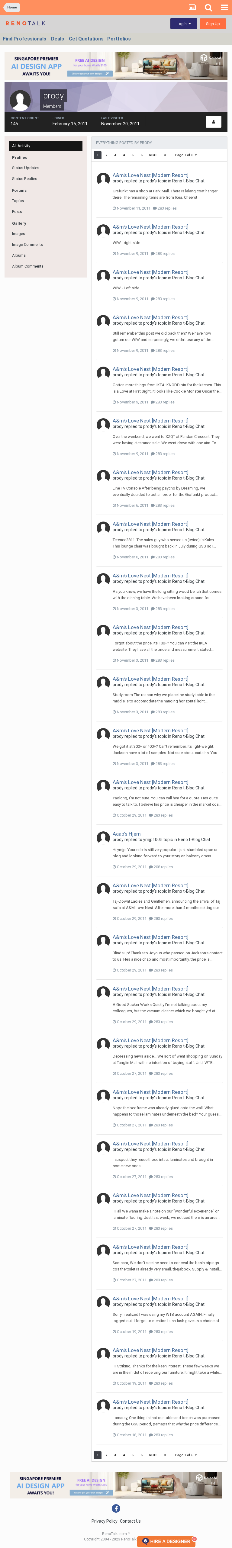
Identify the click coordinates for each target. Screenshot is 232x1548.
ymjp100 (151, 839)
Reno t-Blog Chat (188, 180)
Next (153, 155)
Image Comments (27, 244)
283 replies (167, 208)
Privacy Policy (105, 1521)
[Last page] (165, 155)
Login (182, 23)
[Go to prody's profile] (103, 179)
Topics (18, 200)
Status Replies (24, 178)
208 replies (163, 867)
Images (18, 233)
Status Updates (25, 167)
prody (118, 180)
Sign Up (213, 23)
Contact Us (130, 1521)
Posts (17, 211)
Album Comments (28, 266)
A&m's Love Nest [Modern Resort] (150, 175)
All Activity (21, 145)
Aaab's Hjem (127, 834)
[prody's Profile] (213, 122)
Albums (19, 255)
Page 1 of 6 (185, 155)
